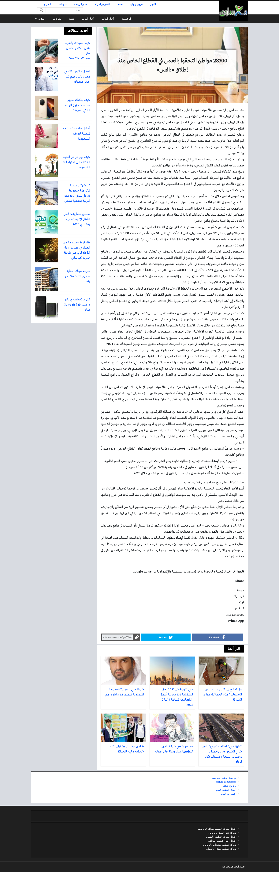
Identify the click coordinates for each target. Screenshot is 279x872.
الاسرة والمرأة (102, 4)
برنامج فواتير (229, 785)
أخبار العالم (108, 18)
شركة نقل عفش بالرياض (222, 832)
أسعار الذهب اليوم (226, 789)
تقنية (71, 18)
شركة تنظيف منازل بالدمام (221, 848)
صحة (120, 4)
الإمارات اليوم (228, 793)
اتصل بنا (47, 4)
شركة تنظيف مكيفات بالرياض (219, 844)
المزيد (42, 18)
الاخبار (153, 4)
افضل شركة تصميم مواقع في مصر (216, 828)
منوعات (63, 4)
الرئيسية (126, 18)
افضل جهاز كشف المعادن (222, 840)
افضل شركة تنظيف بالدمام (221, 836)
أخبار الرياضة (80, 4)
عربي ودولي (136, 4)
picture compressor (226, 781)
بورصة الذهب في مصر (223, 777)
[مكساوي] (233, 11)
